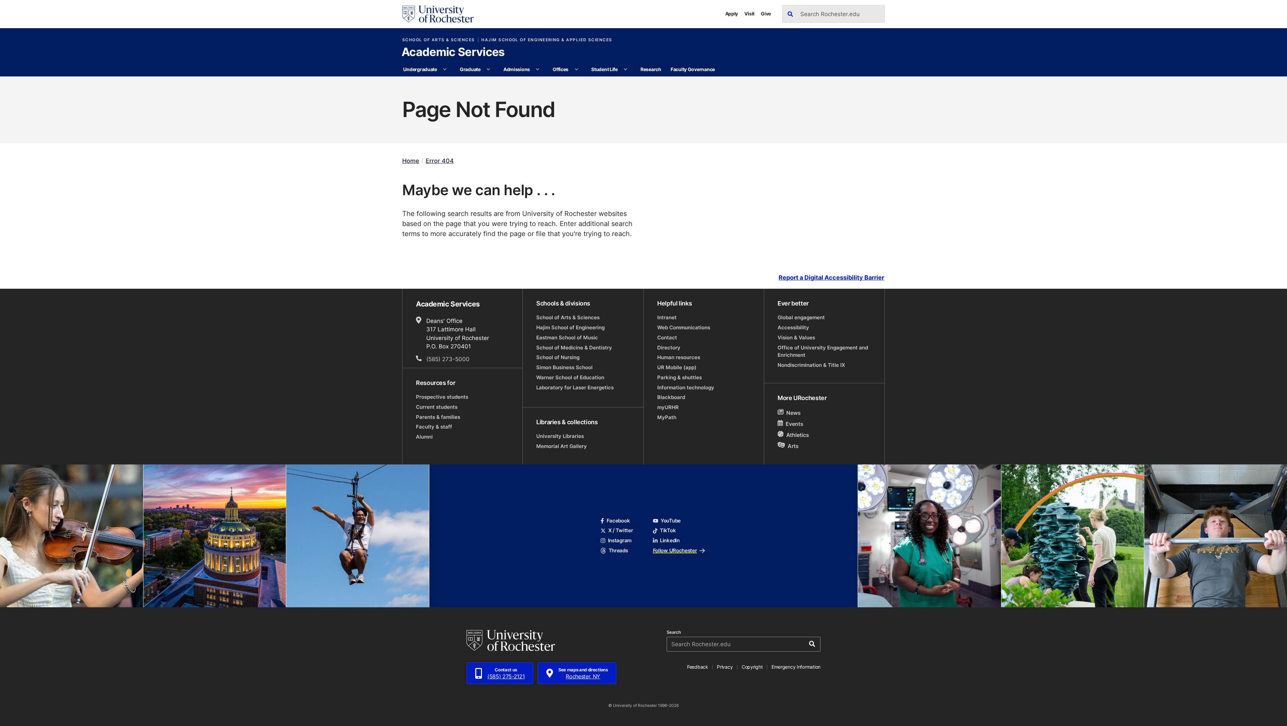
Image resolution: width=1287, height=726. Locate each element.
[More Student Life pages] (625, 69)
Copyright (752, 667)
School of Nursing (557, 357)
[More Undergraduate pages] (444, 69)
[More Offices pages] (576, 69)
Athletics (797, 435)
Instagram (619, 540)
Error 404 (440, 161)
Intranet (667, 317)
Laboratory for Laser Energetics (575, 387)
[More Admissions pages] (538, 69)
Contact (667, 337)
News (793, 412)
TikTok (668, 530)
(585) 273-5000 (448, 359)
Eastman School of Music (567, 337)
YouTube (671, 520)
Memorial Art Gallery (561, 446)
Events (794, 424)
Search (674, 632)
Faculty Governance (693, 69)
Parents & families (438, 417)
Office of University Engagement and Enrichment (823, 351)
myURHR (668, 407)
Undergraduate (420, 69)
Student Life (604, 69)
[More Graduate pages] (488, 69)
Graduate (470, 69)
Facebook (618, 520)
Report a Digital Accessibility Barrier (831, 277)
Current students (436, 406)
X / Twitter (620, 530)
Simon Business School (564, 367)
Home (410, 161)
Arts (793, 445)
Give (766, 13)
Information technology (685, 387)
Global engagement (801, 317)
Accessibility (793, 327)
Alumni (424, 436)
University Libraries (560, 436)
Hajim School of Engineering (570, 327)
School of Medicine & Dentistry (574, 347)
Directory (668, 347)
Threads (618, 550)
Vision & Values (796, 337)
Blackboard (671, 397)
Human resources (678, 357)
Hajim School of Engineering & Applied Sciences (546, 40)
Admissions (516, 69)
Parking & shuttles (679, 377)
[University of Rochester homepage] (438, 14)
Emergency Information (796, 667)
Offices (560, 69)
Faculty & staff (434, 426)
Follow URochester (675, 550)
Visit (749, 13)
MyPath (666, 417)
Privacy (725, 667)
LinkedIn (670, 540)
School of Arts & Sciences (438, 40)
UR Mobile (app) (676, 367)
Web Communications (683, 327)
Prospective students (442, 396)
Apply (731, 13)
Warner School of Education (570, 377)
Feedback (697, 667)
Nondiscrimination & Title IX (811, 365)
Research (650, 69)
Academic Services (453, 53)
